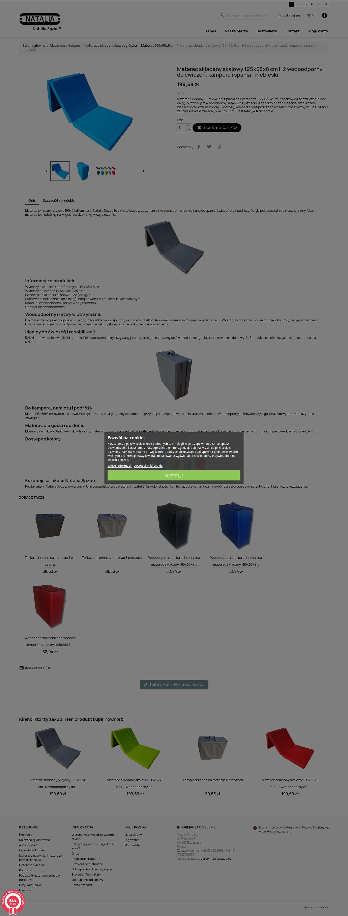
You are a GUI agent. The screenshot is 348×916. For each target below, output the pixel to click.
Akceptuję (174, 475)
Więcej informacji (120, 465)
